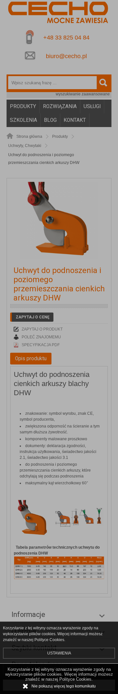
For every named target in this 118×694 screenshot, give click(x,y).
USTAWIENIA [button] (59, 653)
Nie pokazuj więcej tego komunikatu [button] (63, 686)
